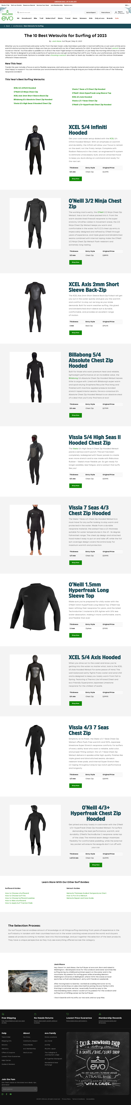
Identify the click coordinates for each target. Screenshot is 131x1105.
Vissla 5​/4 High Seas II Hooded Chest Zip (32, 103)
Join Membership (57, 5)
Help (4, 1033)
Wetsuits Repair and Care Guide (80, 898)
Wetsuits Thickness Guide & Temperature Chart (86, 893)
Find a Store (105, 12)
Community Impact (30, 1041)
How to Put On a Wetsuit (77, 896)
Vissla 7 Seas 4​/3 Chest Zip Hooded (88, 89)
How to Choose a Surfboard (17, 893)
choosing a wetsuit (58, 55)
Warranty (5, 1048)
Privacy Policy (66, 1099)
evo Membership (29, 1048)
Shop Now (75, 178)
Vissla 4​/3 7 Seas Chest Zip (84, 101)
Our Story (26, 1037)
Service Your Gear (43, 5)
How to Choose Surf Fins (15, 896)
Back (8, 26)
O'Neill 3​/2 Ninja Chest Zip (26, 92)
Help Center (6, 1060)
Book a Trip (5, 5)
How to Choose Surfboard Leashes (20, 898)
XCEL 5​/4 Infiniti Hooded (25, 88)
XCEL (112, 138)
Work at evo (27, 1052)
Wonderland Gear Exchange (51, 1064)
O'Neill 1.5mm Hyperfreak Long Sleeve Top (91, 93)
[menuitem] (18, 18)
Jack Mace (56, 41)
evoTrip (47, 1045)
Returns (4, 1045)
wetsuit (115, 48)
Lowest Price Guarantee (11, 1056)
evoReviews (17, 26)
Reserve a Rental (29, 5)
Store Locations (51, 1037)
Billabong (73, 378)
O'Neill (101, 212)
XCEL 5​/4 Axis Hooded (82, 97)
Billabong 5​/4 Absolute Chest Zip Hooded (33, 99)
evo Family (50, 1033)
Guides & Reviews (8, 1064)
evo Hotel (48, 1041)
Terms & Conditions (78, 1099)
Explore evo (68, 5)
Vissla (75, 449)
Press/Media (28, 1045)
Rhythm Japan (50, 1048)
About (26, 1033)
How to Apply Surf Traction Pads (18, 903)
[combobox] (43, 13)
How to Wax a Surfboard (15, 900)
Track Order (6, 1037)
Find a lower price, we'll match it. (76, 1021)
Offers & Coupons (8, 1052)
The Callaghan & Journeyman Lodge (52, 1054)
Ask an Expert (91, 12)
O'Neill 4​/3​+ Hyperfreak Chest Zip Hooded (91, 105)
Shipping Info (6, 1041)
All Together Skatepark (53, 1058)
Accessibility (90, 1099)
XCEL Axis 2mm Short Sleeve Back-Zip (31, 96)
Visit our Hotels (16, 5)
